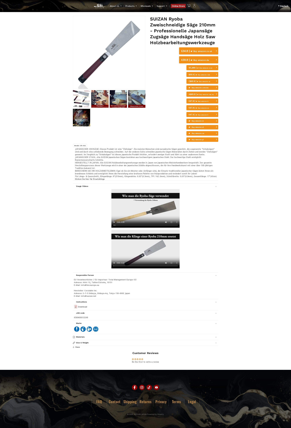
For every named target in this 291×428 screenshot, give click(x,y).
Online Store (178, 6)
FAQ (99, 401)
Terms (176, 401)
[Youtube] (156, 387)
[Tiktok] (149, 387)
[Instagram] (142, 387)
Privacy (161, 401)
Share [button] (77, 347)
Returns (145, 401)
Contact (114, 401)
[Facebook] (134, 387)
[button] (283, 6)
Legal (192, 401)
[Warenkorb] (189, 6)
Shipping (130, 401)
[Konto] (194, 6)
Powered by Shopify (155, 414)
